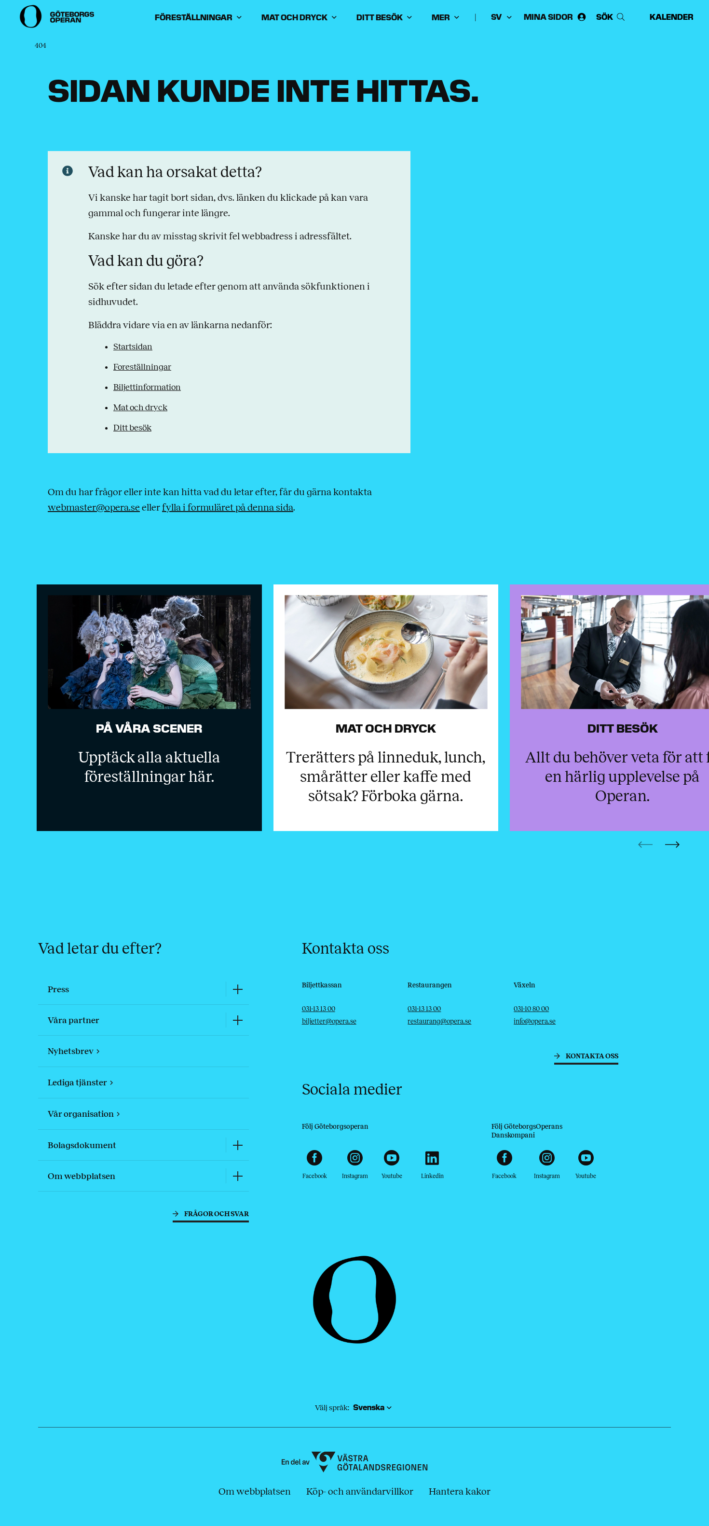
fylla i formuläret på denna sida (227, 507)
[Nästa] (672, 844)
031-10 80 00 (531, 1009)
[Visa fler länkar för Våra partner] (237, 1020)
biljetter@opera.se (329, 1021)
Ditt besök (132, 427)
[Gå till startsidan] (57, 16)
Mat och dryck (140, 407)
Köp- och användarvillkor (359, 1491)
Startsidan (132, 346)
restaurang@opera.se (439, 1021)
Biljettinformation (147, 387)
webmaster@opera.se (94, 507)
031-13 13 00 (318, 1009)
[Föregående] (645, 844)
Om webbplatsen (254, 1491)
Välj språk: (332, 1407)
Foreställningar (142, 367)
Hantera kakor (460, 1491)
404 (40, 45)
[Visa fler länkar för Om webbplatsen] (237, 1175)
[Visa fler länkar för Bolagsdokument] (237, 1145)
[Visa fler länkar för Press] (237, 989)
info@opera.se (535, 1021)
